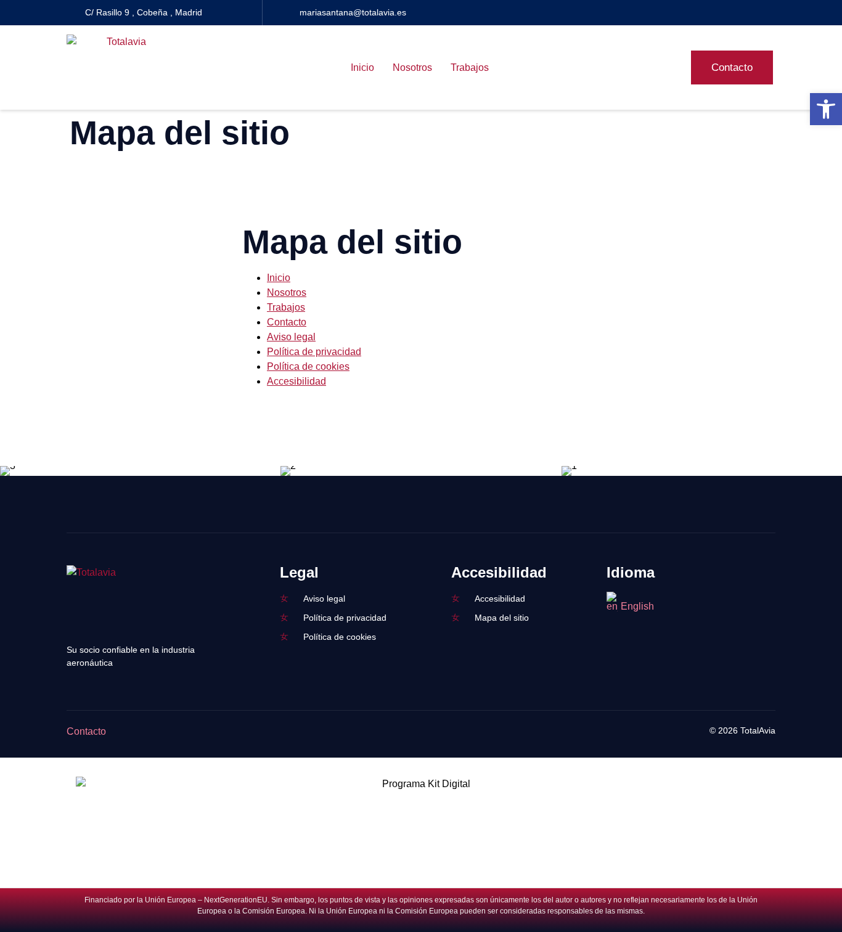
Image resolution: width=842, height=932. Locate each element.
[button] (826, 109)
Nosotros (412, 67)
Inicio (362, 67)
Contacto (286, 322)
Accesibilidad (296, 381)
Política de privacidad (314, 351)
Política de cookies (308, 366)
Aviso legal (291, 337)
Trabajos (470, 67)
